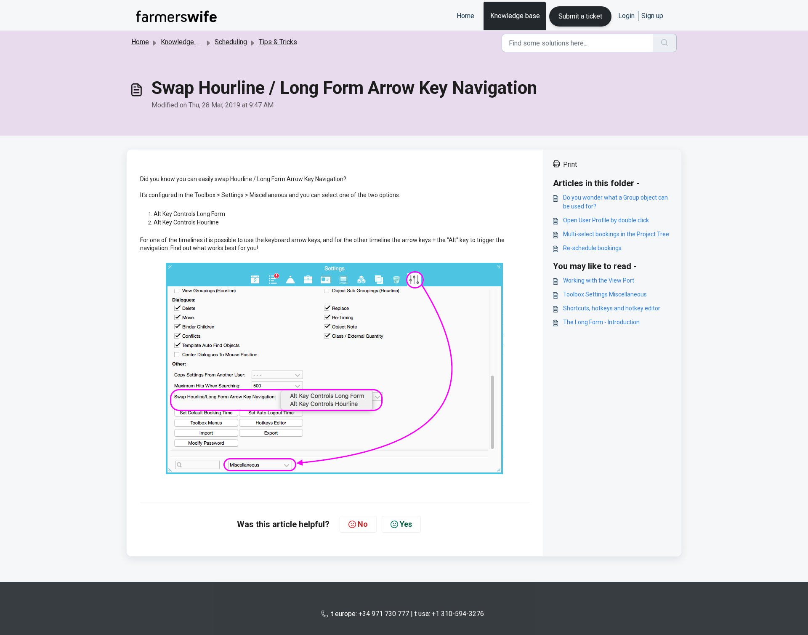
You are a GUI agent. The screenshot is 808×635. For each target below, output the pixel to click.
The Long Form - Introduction (601, 322)
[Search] (665, 43)
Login (626, 16)
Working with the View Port (598, 280)
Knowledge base (515, 16)
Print (570, 164)
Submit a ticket (580, 16)
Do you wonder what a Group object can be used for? (615, 202)
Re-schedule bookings (592, 248)
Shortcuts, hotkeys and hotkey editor (611, 308)
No (363, 524)
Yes (406, 524)
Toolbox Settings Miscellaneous (605, 294)
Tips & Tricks (278, 42)
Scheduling (231, 42)
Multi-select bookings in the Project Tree (616, 234)
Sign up (652, 16)
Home (465, 16)
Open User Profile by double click (606, 220)
